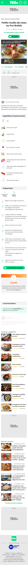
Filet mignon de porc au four (19, 335)
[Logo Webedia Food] (14, 547)
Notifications (6, 554)
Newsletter (19, 553)
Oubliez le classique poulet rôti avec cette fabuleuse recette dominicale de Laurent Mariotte (19, 448)
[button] (19, 66)
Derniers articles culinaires (14, 503)
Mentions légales (10, 556)
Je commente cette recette (14, 32)
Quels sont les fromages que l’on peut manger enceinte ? (18, 498)
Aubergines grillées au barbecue (18, 395)
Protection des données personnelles (14, 559)
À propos (7, 553)
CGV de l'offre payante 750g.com (13, 558)
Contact (13, 553)
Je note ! (15, 37)
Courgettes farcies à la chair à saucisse (19, 405)
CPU (20, 556)
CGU (17, 556)
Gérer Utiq (22, 561)
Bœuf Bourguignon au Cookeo (18, 385)
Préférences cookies (13, 561)
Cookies (4, 561)
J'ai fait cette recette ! (15, 268)
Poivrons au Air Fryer (19, 374)
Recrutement (21, 554)
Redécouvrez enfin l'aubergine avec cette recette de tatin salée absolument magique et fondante (19, 468)
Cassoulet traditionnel (16, 355)
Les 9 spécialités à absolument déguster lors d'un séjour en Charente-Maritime (19, 478)
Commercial (14, 554)
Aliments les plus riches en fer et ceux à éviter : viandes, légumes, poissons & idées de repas (19, 458)
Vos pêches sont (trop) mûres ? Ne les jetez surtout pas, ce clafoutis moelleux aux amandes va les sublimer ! (19, 488)
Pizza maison (16, 364)
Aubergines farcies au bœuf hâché (18, 345)
